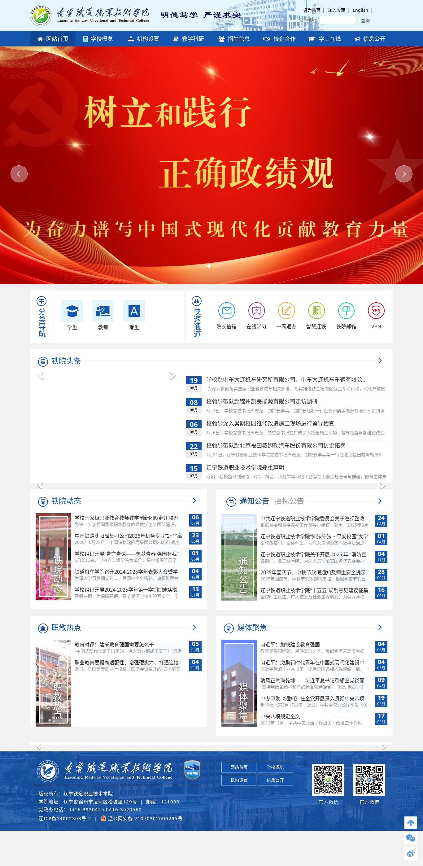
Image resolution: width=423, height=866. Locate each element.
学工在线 (329, 38)
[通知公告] (380, 502)
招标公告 (289, 501)
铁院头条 (66, 361)
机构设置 (147, 38)
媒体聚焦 (252, 627)
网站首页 (56, 38)
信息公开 (374, 38)
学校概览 (101, 38)
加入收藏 (336, 10)
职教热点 (66, 627)
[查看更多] (380, 361)
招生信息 (238, 38)
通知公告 (253, 501)
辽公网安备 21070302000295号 (145, 818)
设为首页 (312, 10)
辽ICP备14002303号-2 (65, 818)
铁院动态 (66, 501)
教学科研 (192, 38)
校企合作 (284, 38)
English (360, 10)
